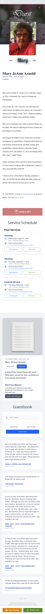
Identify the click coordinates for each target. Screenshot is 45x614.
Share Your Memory (14, 396)
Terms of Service (28, 605)
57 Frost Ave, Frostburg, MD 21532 (20, 245)
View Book (10, 366)
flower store (19, 197)
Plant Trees (32, 249)
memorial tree (27, 194)
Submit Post (22, 432)
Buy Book (22, 366)
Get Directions (13, 249)
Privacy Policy (17, 605)
